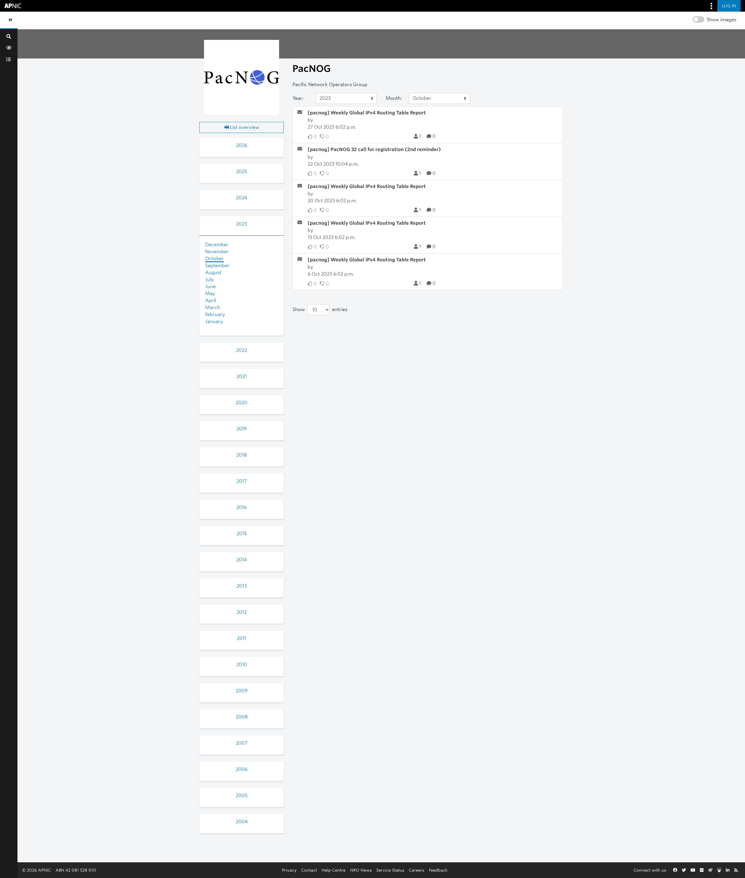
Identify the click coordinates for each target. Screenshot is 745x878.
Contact (309, 870)
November (217, 251)
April (210, 300)
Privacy (289, 870)
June (210, 286)
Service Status (390, 870)
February (215, 314)
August (213, 272)
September (217, 265)
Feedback (438, 870)
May (210, 293)
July (209, 279)
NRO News (361, 870)
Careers (416, 870)
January (214, 321)
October (214, 258)
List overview (244, 127)
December (216, 244)
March (212, 307)
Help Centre (333, 870)
